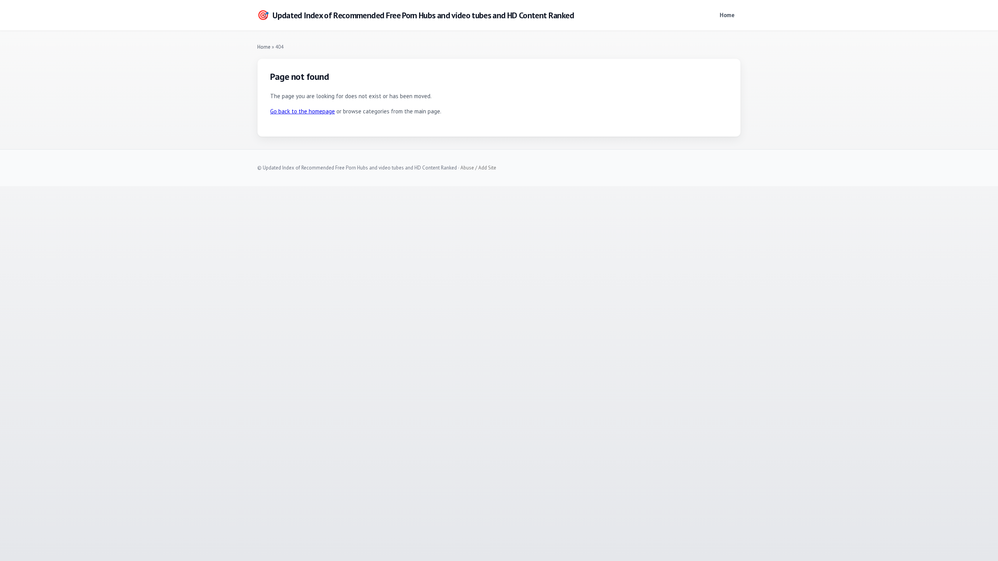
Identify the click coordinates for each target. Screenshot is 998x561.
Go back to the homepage (302, 111)
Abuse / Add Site (478, 167)
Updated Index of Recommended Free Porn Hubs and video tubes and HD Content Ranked (415, 15)
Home (727, 15)
